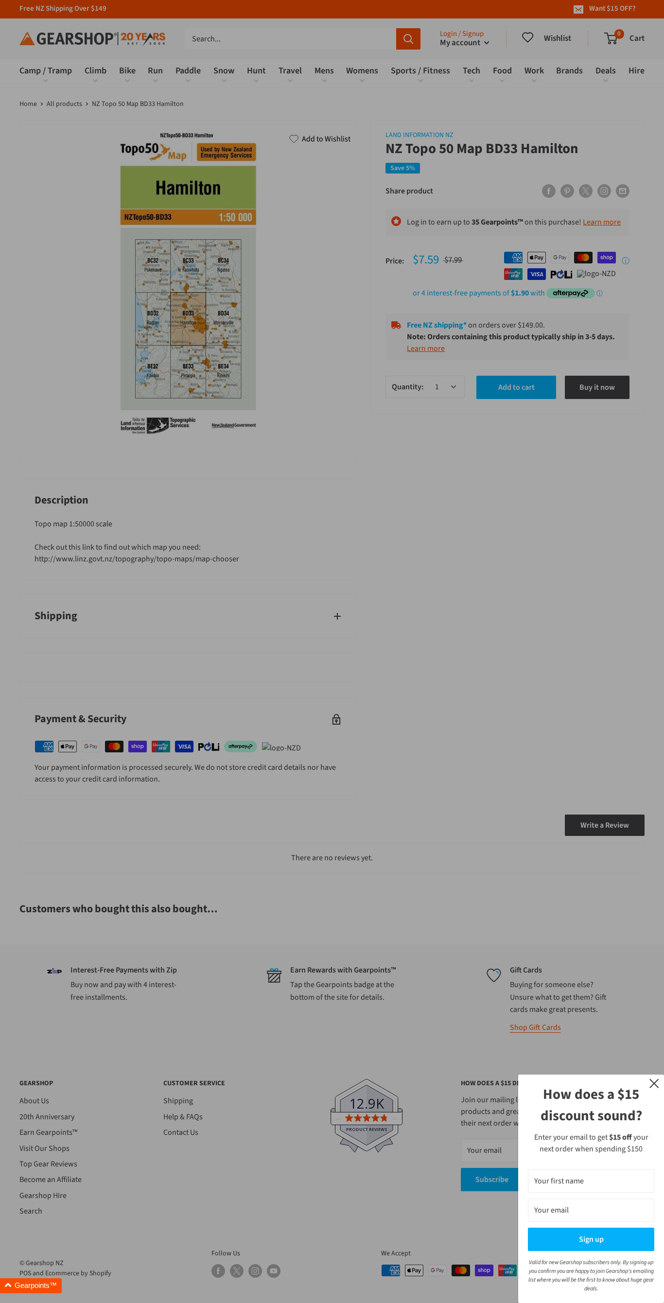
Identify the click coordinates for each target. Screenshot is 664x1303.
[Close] (654, 1083)
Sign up (591, 1239)
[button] (31, 1285)
